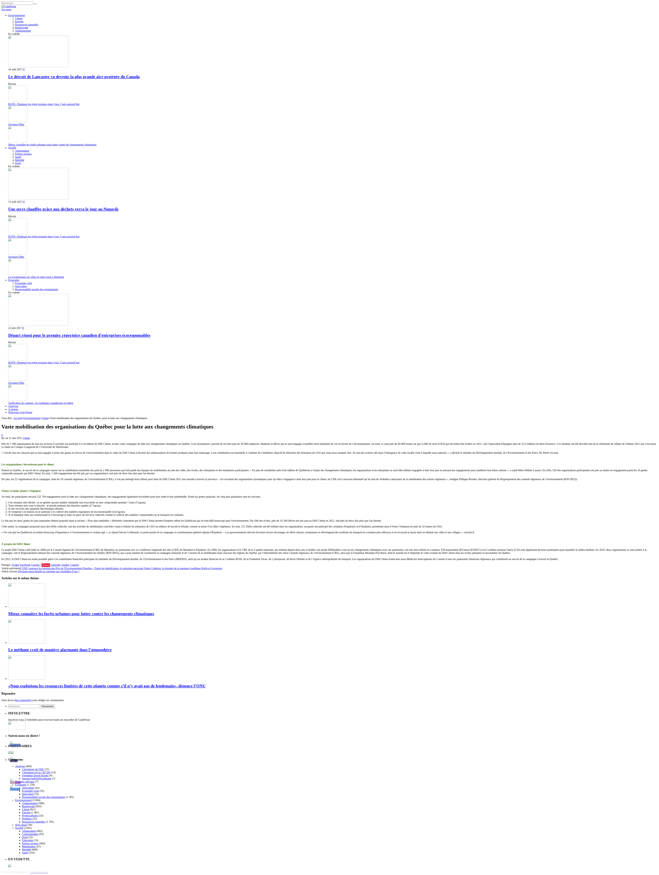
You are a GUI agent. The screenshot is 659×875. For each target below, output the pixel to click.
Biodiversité (21, 27)
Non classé (21, 824)
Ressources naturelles (26, 24)
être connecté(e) (23, 700)
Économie (13, 280)
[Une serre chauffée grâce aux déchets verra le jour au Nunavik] (38, 198)
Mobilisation (29, 846)
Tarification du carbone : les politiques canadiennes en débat (40, 403)
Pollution (27, 818)
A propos (13, 409)
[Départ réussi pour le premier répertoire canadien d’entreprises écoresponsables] (38, 324)
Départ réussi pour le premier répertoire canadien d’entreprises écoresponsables (79, 335)
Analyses (13, 406)
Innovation (21, 286)
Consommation (30, 834)
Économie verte (23, 283)
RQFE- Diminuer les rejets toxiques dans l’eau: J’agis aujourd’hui (43, 104)
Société (12, 147)
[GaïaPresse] (8, 6)
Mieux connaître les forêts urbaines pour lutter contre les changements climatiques (52, 144)
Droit (18, 163)
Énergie (19, 21)
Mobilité (19, 160)
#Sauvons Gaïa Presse (20, 412)
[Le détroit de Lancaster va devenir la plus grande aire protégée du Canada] (38, 66)
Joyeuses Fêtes (16, 124)
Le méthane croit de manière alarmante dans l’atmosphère (60, 649)
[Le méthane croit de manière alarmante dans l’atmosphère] (26, 642)
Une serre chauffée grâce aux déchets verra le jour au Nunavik (63, 209)
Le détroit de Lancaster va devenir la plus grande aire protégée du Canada (74, 76)
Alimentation (22, 150)
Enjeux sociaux (23, 153)
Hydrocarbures (30, 815)
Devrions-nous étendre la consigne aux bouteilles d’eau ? (48, 571)
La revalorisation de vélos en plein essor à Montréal (36, 277)
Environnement (16, 15)
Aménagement (23, 30)
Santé (18, 157)
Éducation (27, 840)
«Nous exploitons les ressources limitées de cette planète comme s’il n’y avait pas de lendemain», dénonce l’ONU (106, 686)
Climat (18, 18)
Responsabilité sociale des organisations (36, 289)
